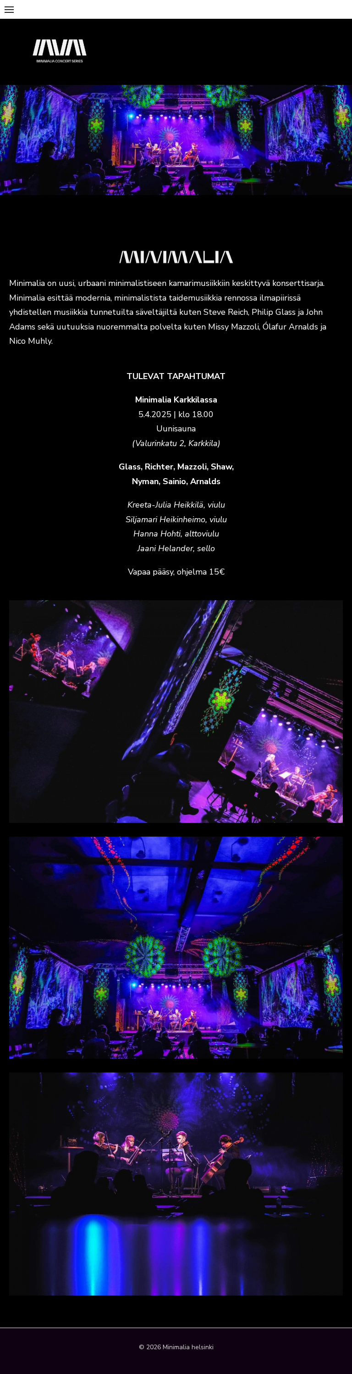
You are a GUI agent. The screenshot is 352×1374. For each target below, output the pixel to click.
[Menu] (9, 9)
